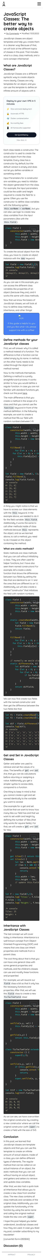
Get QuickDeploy (21, 135)
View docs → (21, 140)
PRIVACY (31, 1254)
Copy (33, 229)
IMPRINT (12, 1254)
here (25, 393)
